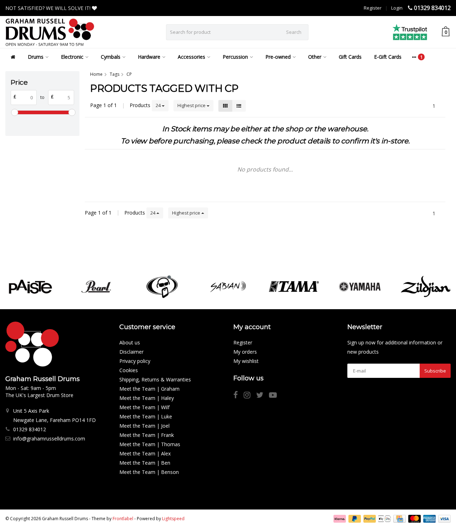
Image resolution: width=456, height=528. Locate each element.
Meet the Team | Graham (149, 388)
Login (397, 8)
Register (373, 8)
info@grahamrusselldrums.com (49, 438)
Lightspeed (173, 519)
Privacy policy (134, 361)
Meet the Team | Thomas (149, 444)
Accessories (191, 56)
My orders (245, 351)
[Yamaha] (360, 287)
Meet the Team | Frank (146, 435)
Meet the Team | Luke (145, 416)
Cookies (128, 370)
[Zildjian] (426, 287)
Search (293, 32)
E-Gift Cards (387, 56)
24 (159, 105)
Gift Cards (350, 56)
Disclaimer (131, 351)
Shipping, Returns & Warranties (155, 379)
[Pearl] (96, 287)
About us (129, 342)
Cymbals (110, 56)
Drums (35, 56)
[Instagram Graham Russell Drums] (250, 395)
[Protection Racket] (162, 287)
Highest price (192, 105)
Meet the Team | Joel (144, 425)
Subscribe (435, 371)
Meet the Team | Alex (145, 453)
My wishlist (246, 361)
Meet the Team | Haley (146, 398)
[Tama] (294, 287)
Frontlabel (123, 519)
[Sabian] (228, 287)
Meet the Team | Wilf (144, 407)
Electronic (72, 56)
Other (314, 56)
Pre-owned (278, 56)
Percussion (235, 56)
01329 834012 (432, 8)
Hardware (149, 56)
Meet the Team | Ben (144, 462)
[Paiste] (30, 287)
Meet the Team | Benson (149, 472)
